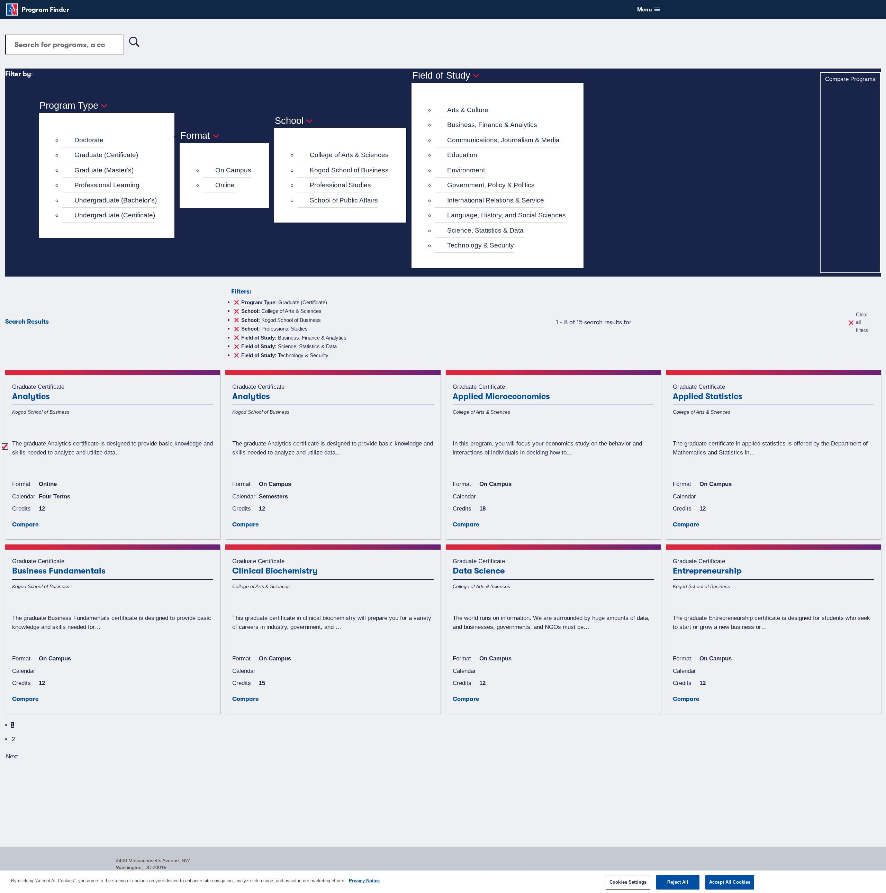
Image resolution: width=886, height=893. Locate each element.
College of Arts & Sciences (349, 155)
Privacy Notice (364, 880)
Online (225, 185)
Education (462, 155)
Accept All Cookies (729, 882)
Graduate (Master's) (104, 170)
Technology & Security (480, 245)
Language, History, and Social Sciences (506, 215)
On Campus (233, 170)
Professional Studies (340, 185)
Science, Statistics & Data (485, 230)
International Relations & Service (495, 200)
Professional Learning (106, 185)
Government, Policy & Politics (491, 185)
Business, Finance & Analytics (492, 124)
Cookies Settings (628, 882)
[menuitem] (109, 140)
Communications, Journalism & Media (503, 140)
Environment (466, 170)
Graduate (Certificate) (106, 155)
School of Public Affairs (344, 200)
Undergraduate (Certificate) (114, 215)
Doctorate (88, 140)
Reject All (677, 882)
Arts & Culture (467, 110)
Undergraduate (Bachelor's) (115, 200)
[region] (443, 882)
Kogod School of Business (349, 170)
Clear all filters (862, 322)
